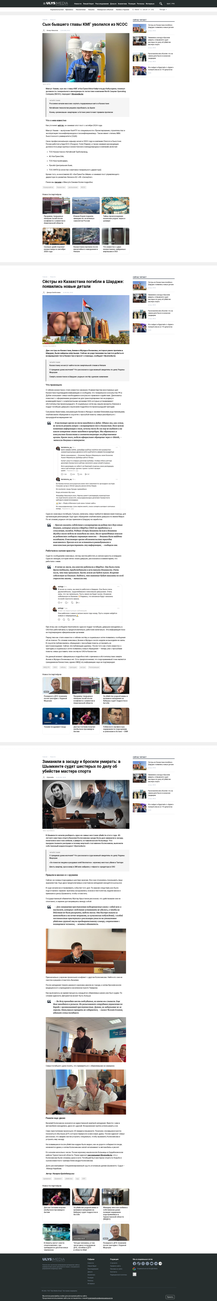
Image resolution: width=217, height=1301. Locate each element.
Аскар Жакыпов (52, 30)
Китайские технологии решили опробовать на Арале (72, 108)
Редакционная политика (118, 1275)
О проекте (113, 1263)
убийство (68, 1179)
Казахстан (61, 187)
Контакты (113, 1272)
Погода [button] (162, 9)
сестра (82, 667)
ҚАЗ (168, 4)
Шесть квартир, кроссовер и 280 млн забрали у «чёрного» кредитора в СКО (82, 867)
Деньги (113, 4)
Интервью (150, 4)
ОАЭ (55, 667)
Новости (77, 4)
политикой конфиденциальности (100, 1298)
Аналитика (122, 4)
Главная (44, 19)
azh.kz (61, 125)
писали (58, 182)
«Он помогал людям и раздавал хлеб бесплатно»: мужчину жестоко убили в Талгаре (86, 862)
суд (77, 1179)
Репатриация (94, 667)
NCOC (83, 187)
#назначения (81, 10)
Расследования (102, 4)
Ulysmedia (50, 777)
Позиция (132, 4)
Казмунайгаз (48, 187)
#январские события (105, 10)
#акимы (91, 10)
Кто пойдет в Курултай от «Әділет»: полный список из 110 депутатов (161, 68)
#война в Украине (122, 10)
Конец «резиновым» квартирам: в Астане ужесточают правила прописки (81, 112)
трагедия (72, 667)
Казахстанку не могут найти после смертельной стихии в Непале (77, 365)
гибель (63, 667)
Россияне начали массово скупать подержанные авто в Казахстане (79, 103)
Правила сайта (115, 1266)
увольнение (72, 187)
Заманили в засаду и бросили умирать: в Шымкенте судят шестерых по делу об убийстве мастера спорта (159, 41)
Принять (170, 1297)
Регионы (140, 4)
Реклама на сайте (116, 1269)
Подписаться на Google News (147, 1268)
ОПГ (83, 1179)
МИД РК (47, 667)
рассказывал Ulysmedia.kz (100, 1155)
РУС (173, 4)
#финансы (69, 10)
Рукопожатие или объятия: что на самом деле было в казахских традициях (160, 56)
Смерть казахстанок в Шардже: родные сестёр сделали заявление (78, 377)
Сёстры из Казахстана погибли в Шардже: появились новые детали (160, 26)
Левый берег (88, 4)
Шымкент (58, 1179)
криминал (47, 1179)
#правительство (57, 10)
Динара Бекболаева (54, 292)
